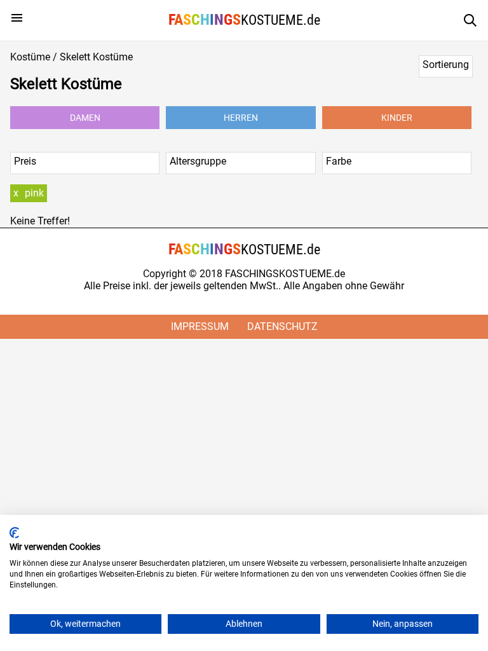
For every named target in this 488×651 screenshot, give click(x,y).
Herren (241, 118)
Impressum (200, 326)
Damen (85, 118)
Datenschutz (282, 326)
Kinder (396, 118)
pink (34, 193)
